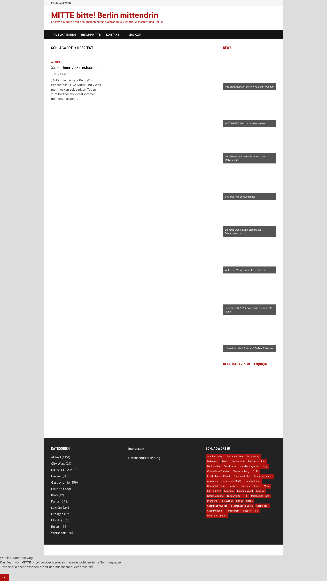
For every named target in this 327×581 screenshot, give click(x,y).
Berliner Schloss (257, 461)
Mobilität (57, 520)
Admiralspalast (215, 456)
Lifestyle (57, 514)
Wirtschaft (58, 533)
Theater (247, 510)
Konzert (233, 486)
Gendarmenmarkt (262, 476)
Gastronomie (60, 482)
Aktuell (56, 62)
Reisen (56, 526)
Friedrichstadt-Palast (218, 476)
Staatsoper (262, 505)
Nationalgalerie (215, 495)
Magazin (134, 34)
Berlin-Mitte (91, 34)
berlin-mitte (238, 461)
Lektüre (56, 507)
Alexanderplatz (235, 456)
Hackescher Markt (231, 481)
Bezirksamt (230, 466)
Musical (260, 491)
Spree (249, 500)
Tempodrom (232, 510)
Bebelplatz (213, 461)
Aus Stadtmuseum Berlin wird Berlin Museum (249, 86)
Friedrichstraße (241, 476)
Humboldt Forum (216, 486)
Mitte (267, 486)
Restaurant (227, 500)
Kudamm (246, 486)
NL (246, 495)
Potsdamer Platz (260, 495)
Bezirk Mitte (213, 466)
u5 (256, 510)
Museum (229, 491)
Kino (54, 495)
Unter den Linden (216, 515)
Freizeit (56, 476)
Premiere (212, 500)
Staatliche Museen (217, 505)
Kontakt (112, 34)
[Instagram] (270, 2)
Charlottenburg (241, 471)
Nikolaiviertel (234, 495)
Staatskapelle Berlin (242, 505)
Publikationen (65, 34)
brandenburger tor (249, 466)
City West (58, 463)
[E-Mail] (274, 2)
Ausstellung (253, 456)
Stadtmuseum (215, 510)
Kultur (55, 501)
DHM (255, 471)
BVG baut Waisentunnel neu (240, 196)
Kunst (257, 486)
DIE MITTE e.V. (61, 470)
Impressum (136, 448)
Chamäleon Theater (218, 471)
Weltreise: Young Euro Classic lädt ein (245, 270)
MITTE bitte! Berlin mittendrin (104, 15)
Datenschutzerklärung (144, 458)
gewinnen (212, 481)
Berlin (225, 461)
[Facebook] (265, 2)
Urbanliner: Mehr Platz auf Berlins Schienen (249, 348)
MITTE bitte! (214, 491)
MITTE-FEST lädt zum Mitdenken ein (245, 123)
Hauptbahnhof (252, 481)
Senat (239, 500)
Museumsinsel (245, 491)
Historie (56, 489)
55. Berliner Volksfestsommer (76, 67)
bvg (265, 466)
